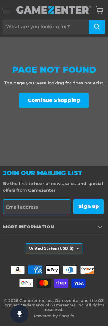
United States (51, 248)
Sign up (88, 206)
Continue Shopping (54, 100)
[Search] (97, 27)
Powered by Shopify (54, 315)
